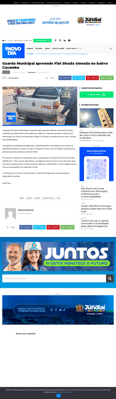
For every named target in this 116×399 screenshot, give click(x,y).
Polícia (6, 72)
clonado (29, 198)
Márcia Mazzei (14, 78)
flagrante (37, 198)
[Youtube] (69, 40)
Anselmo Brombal (85, 140)
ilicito (58, 198)
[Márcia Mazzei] (4, 78)
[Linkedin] (64, 40)
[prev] (108, 53)
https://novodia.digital (24, 213)
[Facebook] (55, 40)
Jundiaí (83, 203)
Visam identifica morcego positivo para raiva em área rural (96, 209)
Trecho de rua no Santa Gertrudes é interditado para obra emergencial (61, 54)
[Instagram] (60, 40)
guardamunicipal (48, 198)
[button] (111, 48)
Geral (81, 129)
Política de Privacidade (64, 392)
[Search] (110, 278)
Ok (59, 396)
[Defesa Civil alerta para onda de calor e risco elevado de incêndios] (97, 118)
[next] (112, 53)
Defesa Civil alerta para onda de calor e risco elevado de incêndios (96, 135)
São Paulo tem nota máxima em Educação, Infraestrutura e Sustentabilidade (94, 192)
